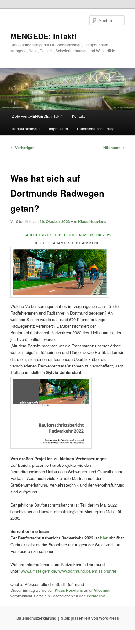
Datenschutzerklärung (96, 128)
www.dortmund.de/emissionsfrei (87, 571)
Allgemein (102, 590)
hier (104, 538)
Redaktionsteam (26, 128)
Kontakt (78, 116)
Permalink (96, 596)
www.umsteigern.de (37, 571)
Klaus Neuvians (92, 221)
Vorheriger (22, 147)
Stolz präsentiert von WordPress (90, 618)
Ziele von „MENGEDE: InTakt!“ (37, 116)
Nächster (114, 147)
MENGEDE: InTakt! (43, 36)
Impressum (58, 128)
